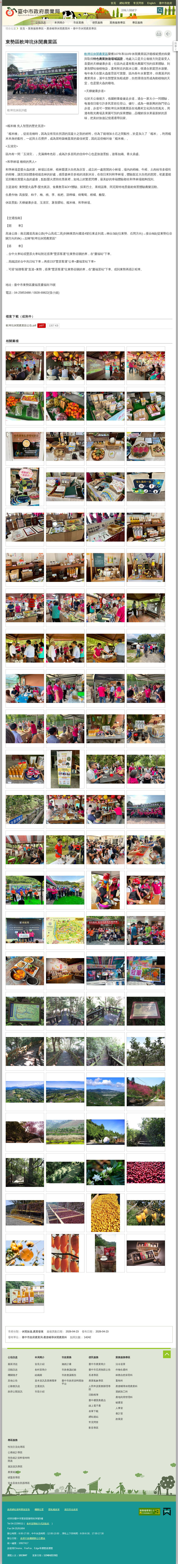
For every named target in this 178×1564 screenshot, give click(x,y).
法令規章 (120, 1364)
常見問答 (138, 3)
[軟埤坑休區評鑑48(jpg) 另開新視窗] (146, 809)
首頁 (113, 3)
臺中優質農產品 (97, 1400)
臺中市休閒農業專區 (84, 28)
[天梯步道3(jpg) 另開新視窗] (146, 1011)
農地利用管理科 (124, 1397)
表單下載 (93, 1411)
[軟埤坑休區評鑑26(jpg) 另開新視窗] (65, 608)
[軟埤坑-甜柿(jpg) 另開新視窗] (25, 1253)
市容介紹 (39, 1391)
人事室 (119, 1408)
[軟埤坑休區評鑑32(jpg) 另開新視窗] (146, 648)
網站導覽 (124, 3)
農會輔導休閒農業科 (58, 28)
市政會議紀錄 (69, 1369)
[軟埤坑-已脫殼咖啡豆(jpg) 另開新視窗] (105, 1213)
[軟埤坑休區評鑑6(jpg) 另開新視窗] (65, 406)
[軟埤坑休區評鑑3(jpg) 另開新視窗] (105, 366)
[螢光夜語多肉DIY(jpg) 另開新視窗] (146, 850)
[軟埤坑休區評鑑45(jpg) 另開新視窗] (25, 809)
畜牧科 (119, 1380)
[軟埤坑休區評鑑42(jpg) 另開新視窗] (65, 769)
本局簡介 (59, 22)
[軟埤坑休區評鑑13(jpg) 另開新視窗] (25, 487)
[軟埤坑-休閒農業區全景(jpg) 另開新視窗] (105, 1092)
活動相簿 (93, 1394)
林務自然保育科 (124, 1375)
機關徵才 (13, 1375)
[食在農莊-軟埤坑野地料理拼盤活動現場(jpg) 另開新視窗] (105, 930)
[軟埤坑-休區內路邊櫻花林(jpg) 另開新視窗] (25, 1132)
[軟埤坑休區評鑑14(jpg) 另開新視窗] (65, 487)
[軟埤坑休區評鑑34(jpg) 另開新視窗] (65, 688)
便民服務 (97, 22)
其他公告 (13, 1380)
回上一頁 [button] (168, 34)
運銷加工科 (122, 1391)
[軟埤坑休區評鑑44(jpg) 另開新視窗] (146, 769)
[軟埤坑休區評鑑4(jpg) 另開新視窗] (146, 366)
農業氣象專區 (96, 1380)
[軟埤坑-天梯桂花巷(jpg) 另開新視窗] (146, 1132)
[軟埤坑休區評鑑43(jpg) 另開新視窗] (105, 769)
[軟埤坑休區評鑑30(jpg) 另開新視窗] (65, 648)
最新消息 (13, 1364)
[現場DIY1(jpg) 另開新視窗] (146, 890)
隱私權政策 (54, 1509)
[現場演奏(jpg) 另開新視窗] (25, 890)
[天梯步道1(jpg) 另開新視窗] (65, 1011)
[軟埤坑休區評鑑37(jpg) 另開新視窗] (25, 729)
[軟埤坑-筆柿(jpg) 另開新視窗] (146, 1213)
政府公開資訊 (15, 1391)
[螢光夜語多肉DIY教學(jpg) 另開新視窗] (65, 850)
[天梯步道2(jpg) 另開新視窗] (105, 1011)
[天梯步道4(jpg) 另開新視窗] (25, 1051)
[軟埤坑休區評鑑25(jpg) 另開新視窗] (25, 608)
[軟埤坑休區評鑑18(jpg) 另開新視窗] (65, 527)
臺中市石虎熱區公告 (100, 1369)
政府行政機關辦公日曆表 (32, 1538)
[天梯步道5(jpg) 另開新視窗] (65, 1051)
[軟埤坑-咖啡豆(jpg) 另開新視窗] (146, 1172)
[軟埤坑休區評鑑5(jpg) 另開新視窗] (25, 406)
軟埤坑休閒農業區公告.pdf (21, 325)
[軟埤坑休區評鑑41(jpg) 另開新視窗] (25, 769)
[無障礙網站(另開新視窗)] (149, 1511)
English (151, 3)
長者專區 (93, 1375)
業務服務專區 (117, 22)
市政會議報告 (69, 1375)
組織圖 (38, 1375)
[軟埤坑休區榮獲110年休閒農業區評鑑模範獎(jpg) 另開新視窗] (25, 930)
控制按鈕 (167, 1354)
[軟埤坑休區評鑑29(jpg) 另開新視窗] (25, 648)
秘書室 (119, 1402)
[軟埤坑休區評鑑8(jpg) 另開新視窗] (146, 406)
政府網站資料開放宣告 (18, 1509)
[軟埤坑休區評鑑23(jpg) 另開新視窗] (105, 567)
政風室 (119, 1419)
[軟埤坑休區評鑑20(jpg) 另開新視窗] (146, 527)
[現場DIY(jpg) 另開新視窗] (105, 890)
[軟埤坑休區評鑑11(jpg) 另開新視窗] (105, 446)
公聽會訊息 (14, 1386)
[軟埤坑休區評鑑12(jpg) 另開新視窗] (146, 446)
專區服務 (137, 22)
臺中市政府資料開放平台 (73, 1382)
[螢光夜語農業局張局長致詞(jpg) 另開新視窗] (25, 850)
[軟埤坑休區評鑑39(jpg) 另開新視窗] (105, 729)
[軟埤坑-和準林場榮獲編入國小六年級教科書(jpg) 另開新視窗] (105, 1132)
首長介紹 (39, 1364)
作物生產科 (122, 1369)
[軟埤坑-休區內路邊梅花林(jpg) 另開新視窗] (65, 1132)
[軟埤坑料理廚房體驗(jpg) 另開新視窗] (146, 930)
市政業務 (78, 22)
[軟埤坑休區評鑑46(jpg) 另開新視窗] (65, 809)
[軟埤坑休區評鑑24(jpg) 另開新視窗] (146, 567)
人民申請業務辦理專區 (100, 1388)
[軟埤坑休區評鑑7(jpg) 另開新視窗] (105, 406)
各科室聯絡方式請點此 (38, 1523)
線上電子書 (95, 1405)
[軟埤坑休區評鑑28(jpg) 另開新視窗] (146, 608)
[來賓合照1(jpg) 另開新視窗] (65, 890)
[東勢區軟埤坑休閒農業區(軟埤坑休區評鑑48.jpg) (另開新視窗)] (42, 79)
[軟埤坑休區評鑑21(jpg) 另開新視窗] (25, 567)
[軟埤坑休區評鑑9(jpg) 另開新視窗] (25, 446)
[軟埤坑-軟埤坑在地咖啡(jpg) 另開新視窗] (105, 1253)
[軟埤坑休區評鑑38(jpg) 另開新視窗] (65, 729)
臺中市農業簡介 (97, 1364)
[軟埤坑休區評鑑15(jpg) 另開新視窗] (105, 487)
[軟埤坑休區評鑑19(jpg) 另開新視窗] (105, 527)
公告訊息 (40, 22)
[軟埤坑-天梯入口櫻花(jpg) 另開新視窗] (146, 1092)
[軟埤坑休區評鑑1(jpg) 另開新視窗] (25, 366)
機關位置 (39, 1509)
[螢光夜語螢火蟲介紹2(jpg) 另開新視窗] (105, 850)
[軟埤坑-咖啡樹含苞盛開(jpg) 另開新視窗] (105, 1172)
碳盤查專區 (14, 1477)
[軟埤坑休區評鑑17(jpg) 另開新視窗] (25, 527)
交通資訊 (39, 1386)
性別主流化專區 (16, 1446)
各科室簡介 (41, 1369)
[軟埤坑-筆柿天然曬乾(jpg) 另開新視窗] (65, 1253)
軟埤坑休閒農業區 (96, 53)
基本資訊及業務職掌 (46, 1380)
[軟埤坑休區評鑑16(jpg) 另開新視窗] (146, 487)
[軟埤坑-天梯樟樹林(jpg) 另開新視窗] (25, 1172)
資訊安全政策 (71, 1509)
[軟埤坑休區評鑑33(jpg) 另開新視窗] (25, 688)
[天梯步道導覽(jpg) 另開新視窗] (25, 1011)
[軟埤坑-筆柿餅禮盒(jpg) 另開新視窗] (146, 1253)
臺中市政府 (165, 3)
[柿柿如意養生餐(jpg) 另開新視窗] (25, 971)
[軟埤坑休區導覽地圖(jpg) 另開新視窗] (65, 930)
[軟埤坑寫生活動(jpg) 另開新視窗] (105, 971)
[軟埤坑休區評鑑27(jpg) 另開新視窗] (105, 608)
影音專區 (93, 1427)
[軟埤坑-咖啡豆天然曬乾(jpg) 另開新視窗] (25, 1213)
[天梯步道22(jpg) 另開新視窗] (146, 1051)
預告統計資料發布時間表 (19, 1459)
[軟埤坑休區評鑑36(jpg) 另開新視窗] (146, 688)
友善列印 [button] (159, 34)
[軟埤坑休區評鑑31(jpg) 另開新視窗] (105, 648)
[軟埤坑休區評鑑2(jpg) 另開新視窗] (65, 366)
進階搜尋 (170, 10)
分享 (175, 43)
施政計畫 (66, 1364)
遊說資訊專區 (15, 1466)
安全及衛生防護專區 (19, 1483)
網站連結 (93, 1416)
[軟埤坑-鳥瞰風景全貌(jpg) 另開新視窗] (25, 1092)
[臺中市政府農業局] (57, 13)
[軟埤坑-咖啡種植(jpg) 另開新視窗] (65, 1172)
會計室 (119, 1413)
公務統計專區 (15, 1452)
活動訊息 (13, 1369)
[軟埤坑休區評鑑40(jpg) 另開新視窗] (146, 729)
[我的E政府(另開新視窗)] (167, 1512)
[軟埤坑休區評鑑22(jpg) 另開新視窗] (65, 567)
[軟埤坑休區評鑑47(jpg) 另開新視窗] (105, 809)
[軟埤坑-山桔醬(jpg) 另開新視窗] (25, 1293)
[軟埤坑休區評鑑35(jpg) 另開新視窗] (105, 688)
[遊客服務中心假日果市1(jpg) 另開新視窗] (65, 971)
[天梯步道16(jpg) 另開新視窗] (105, 1051)
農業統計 (13, 1472)
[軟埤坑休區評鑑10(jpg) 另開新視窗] (65, 446)
